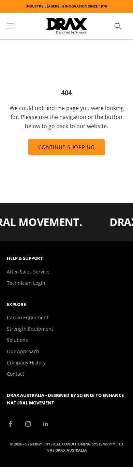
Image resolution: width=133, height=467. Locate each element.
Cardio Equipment (27, 317)
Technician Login (26, 283)
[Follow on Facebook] (10, 424)
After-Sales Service (28, 271)
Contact (15, 374)
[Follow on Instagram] (28, 424)
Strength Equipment (30, 328)
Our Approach (23, 351)
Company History (26, 362)
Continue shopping (66, 147)
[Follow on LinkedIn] (45, 424)
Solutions (17, 340)
